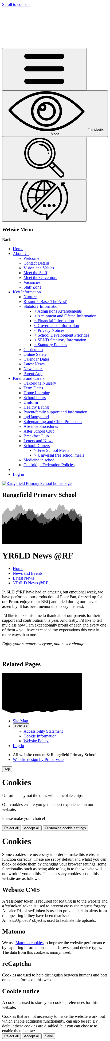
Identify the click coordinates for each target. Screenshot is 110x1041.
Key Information (27, 292)
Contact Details (36, 263)
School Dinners (36, 445)
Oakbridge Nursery (39, 383)
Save (49, 1036)
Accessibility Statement (43, 731)
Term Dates (33, 388)
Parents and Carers (28, 378)
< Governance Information (56, 325)
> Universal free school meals (59, 455)
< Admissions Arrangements (58, 311)
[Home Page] (37, 483)
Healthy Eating (36, 407)
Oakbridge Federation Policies (48, 464)
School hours (34, 397)
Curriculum (33, 349)
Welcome (31, 258)
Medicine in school (39, 460)
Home (18, 248)
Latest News (34, 364)
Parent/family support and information (55, 412)
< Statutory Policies (50, 344)
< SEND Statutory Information (60, 340)
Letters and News (38, 440)
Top (7, 769)
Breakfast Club (36, 436)
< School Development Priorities (61, 335)
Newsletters (33, 368)
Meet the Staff (35, 272)
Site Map (20, 721)
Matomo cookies (29, 942)
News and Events (27, 573)
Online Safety (35, 354)
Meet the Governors (40, 277)
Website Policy (36, 741)
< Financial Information (54, 320)
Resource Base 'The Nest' (45, 301)
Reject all (11, 828)
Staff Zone (32, 287)
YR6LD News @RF (30, 583)
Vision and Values (38, 268)
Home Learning (36, 392)
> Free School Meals (51, 450)
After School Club (38, 431)
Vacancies (31, 282)
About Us (21, 253)
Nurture (30, 296)
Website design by (38, 759)
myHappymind (36, 416)
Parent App (32, 373)
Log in (18, 474)
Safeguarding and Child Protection (52, 421)
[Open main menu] (44, 69)
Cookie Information (40, 736)
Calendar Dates (36, 359)
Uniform (30, 402)
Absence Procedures (40, 426)
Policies (21, 726)
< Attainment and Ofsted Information (65, 316)
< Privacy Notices (49, 330)
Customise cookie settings (65, 828)
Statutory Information (41, 306)
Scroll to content (16, 4)
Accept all (32, 828)
